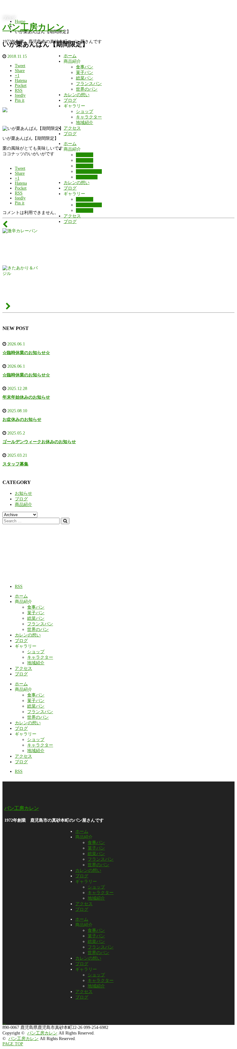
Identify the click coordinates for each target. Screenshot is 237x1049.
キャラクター (89, 117)
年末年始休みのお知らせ (26, 397)
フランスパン (89, 83)
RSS (19, 586)
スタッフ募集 (15, 464)
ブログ (70, 100)
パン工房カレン (33, 27)
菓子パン (84, 72)
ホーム (70, 56)
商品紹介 (23, 504)
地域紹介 (84, 122)
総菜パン (84, 78)
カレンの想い (76, 94)
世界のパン (87, 89)
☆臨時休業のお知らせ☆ (26, 352)
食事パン (84, 67)
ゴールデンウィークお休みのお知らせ (39, 441)
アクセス (72, 128)
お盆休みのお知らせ (21, 419)
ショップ (84, 111)
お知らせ (23, 493)
